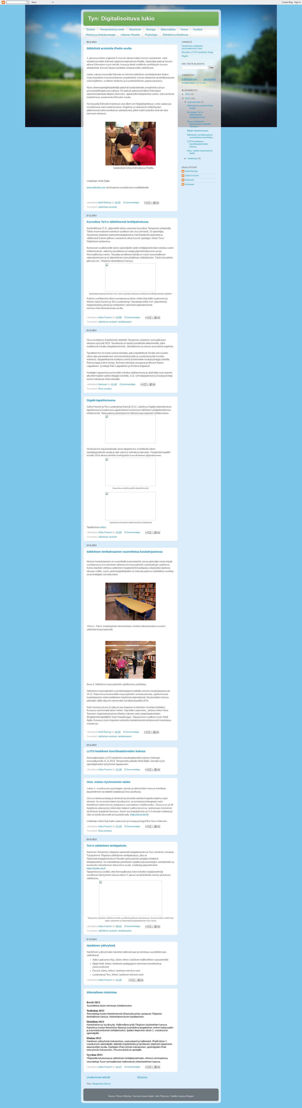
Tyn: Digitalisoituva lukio (121, 18)
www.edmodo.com (96, 187)
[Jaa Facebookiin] (154, 202)
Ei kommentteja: (131, 202)
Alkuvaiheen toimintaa (102, 992)
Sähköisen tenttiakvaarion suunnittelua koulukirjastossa (124, 551)
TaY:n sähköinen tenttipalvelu (106, 845)
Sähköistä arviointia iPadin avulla (109, 48)
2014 (188, 94)
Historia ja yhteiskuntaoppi (100, 34)
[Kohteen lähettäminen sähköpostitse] (145, 202)
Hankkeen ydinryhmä (101, 945)
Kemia (184, 29)
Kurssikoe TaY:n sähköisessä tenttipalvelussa (117, 221)
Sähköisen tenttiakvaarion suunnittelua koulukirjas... (201, 136)
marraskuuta (194, 102)
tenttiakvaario (124, 322)
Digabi (185, 56)
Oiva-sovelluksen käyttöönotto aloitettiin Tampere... (199, 124)
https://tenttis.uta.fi (96, 868)
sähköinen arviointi (107, 207)
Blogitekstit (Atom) (101, 1084)
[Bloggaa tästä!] (148, 202)
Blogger (190, 1096)
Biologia (151, 29)
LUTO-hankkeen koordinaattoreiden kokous (116, 751)
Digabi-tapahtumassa (101, 400)
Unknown (189, 180)
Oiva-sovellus (105, 389)
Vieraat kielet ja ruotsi (112, 29)
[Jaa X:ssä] (151, 202)
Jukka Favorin (192, 175)
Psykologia (151, 34)
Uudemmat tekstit (98, 1077)
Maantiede (135, 29)
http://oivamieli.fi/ (139, 814)
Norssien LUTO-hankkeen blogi (197, 52)
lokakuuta (193, 158)
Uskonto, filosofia (130, 34)
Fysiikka (197, 29)
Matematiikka (168, 29)
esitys (103, 527)
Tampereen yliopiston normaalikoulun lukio (192, 47)
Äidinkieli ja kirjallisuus (175, 34)
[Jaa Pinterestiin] (157, 202)
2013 (188, 98)
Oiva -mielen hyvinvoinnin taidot (108, 782)
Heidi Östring (191, 171)
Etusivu (91, 29)
